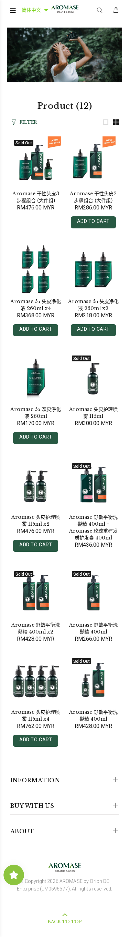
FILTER (28, 122)
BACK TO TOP (64, 921)
